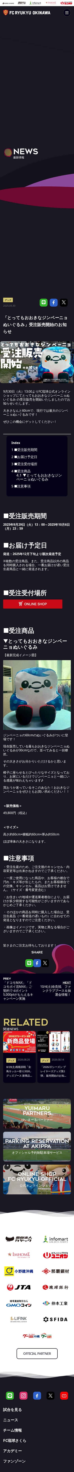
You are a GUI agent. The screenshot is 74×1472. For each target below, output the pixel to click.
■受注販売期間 (24, 449)
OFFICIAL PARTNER (37, 1353)
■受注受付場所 (24, 464)
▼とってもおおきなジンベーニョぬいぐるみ (39, 477)
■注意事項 (21, 486)
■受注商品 (21, 471)
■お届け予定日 (24, 457)
